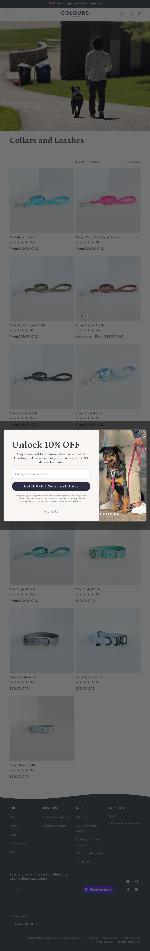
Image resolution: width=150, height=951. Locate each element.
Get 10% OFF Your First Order (51, 486)
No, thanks (51, 511)
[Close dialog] (141, 434)
